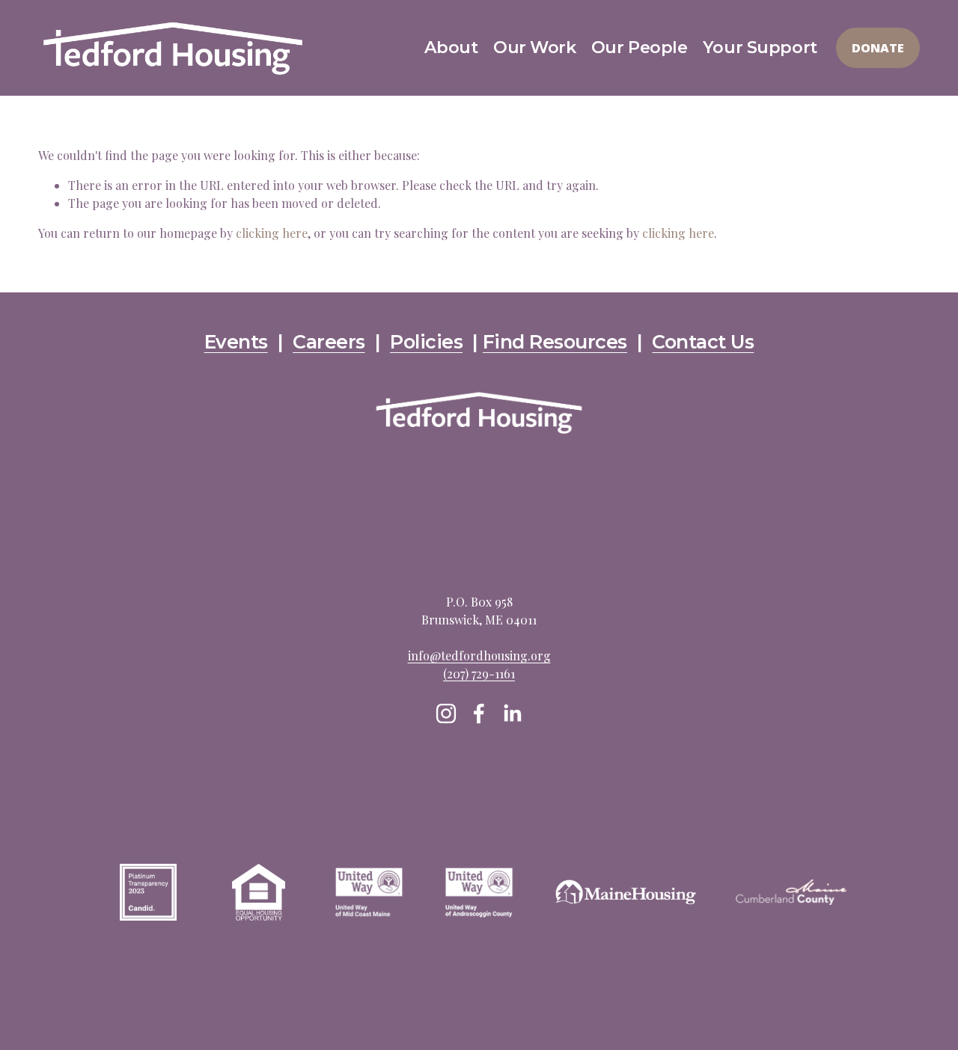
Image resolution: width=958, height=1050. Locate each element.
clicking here (272, 233)
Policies (426, 342)
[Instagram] (446, 713)
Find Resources (555, 342)
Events (236, 342)
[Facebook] (479, 713)
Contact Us (703, 342)
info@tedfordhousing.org (479, 655)
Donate (878, 48)
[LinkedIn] (511, 713)
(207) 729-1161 (479, 673)
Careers (328, 342)
